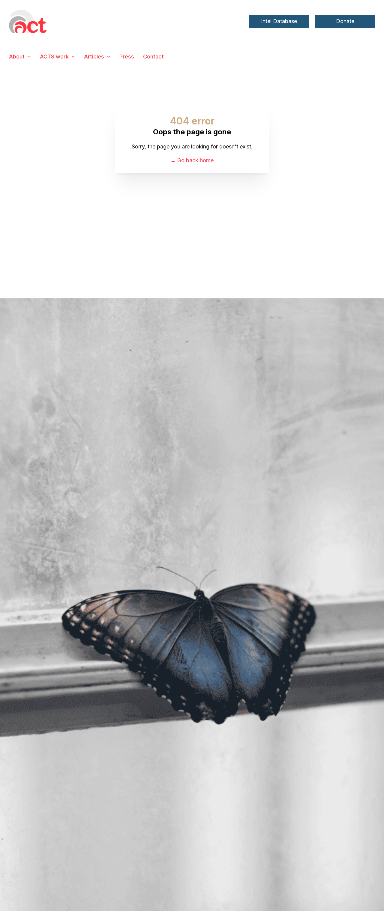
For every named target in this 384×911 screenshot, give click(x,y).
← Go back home (192, 160)
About (17, 56)
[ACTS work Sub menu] (73, 56)
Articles (94, 56)
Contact (153, 56)
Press (126, 56)
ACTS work (54, 56)
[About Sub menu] (29, 56)
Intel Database (279, 21)
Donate (345, 21)
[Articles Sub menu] (108, 56)
